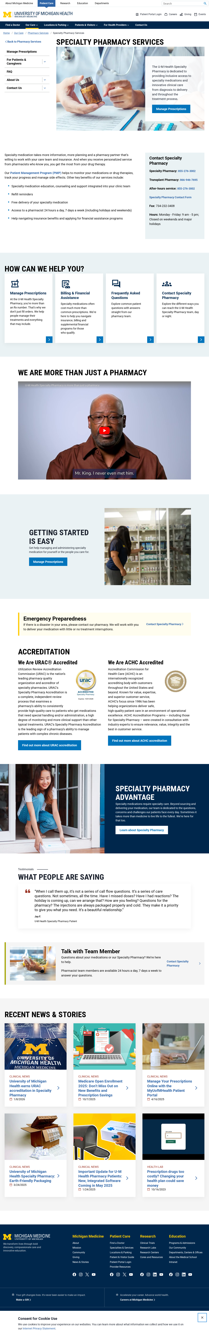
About (76, 1243)
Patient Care (46, 3)
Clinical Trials (147, 1243)
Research (65, 3)
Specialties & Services (121, 1247)
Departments (102, 3)
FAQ (9, 71)
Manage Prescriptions (22, 51)
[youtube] (93, 1275)
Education (82, 3)
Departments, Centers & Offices (185, 1252)
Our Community (177, 1247)
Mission (77, 1247)
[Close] (202, 1317)
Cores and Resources (151, 1257)
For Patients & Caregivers (16, 61)
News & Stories (81, 1262)
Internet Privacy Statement (39, 1328)
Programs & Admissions (182, 1243)
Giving (76, 1257)
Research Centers (149, 1252)
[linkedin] (155, 1275)
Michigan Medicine (88, 1236)
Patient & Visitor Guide (122, 1257)
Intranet (173, 1262)
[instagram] (81, 1275)
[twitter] (87, 1275)
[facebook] (74, 1275)
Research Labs (148, 1247)
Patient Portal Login (120, 1262)
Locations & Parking (121, 1252)
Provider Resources (120, 1266)
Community (79, 1252)
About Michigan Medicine (19, 3)
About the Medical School (183, 1257)
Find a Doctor (13, 25)
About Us (13, 80)
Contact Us (141, 25)
